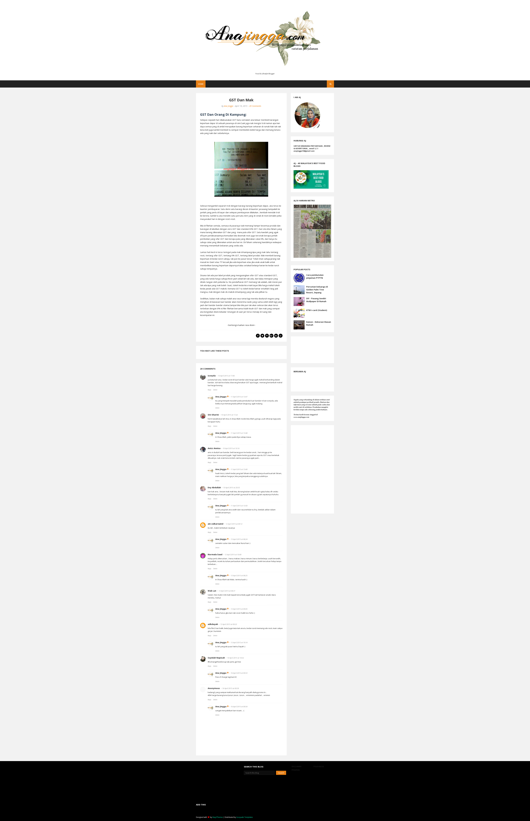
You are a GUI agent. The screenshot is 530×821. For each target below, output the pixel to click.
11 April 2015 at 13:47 (239, 397)
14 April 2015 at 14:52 (235, 658)
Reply (209, 390)
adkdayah (213, 624)
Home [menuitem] (200, 84)
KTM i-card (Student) (316, 310)
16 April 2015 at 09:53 (239, 673)
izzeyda (212, 375)
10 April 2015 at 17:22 (229, 415)
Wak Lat (212, 590)
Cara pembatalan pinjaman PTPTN (315, 276)
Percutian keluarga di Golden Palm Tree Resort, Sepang (317, 289)
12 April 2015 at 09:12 (234, 524)
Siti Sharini (213, 414)
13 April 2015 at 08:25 (239, 575)
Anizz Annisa (214, 448)
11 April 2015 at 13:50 (239, 506)
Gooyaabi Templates (244, 817)
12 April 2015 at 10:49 (233, 554)
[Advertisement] (312, 469)
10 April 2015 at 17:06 (226, 376)
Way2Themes (217, 817)
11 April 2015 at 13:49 (239, 469)
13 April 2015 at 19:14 (239, 642)
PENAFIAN (296, 770)
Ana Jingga (228, 106)
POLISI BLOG (319, 766)
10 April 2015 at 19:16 (231, 448)
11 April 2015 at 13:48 (239, 433)
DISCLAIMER (296, 766)
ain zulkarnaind (215, 523)
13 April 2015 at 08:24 (239, 539)
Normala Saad (215, 554)
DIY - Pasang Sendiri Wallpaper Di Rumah (316, 300)
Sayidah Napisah (216, 657)
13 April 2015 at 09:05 (239, 609)
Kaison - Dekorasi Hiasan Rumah (318, 323)
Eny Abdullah (214, 487)
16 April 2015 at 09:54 (239, 706)
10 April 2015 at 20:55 (231, 487)
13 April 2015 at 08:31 (227, 591)
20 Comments (255, 106)
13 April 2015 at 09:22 (228, 624)
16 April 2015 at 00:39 (230, 688)
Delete (215, 390)
